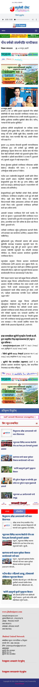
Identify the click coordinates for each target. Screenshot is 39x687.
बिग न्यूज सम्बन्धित (10, 423)
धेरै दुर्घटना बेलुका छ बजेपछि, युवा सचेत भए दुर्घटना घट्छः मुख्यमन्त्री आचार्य (19, 483)
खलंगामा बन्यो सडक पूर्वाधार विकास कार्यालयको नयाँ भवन (23, 459)
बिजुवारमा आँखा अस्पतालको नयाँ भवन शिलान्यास (17, 518)
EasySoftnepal (19, 683)
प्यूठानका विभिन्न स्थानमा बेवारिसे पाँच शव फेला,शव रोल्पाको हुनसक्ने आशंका (19, 446)
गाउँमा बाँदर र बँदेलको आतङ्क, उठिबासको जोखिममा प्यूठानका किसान (18, 575)
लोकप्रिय (19, 511)
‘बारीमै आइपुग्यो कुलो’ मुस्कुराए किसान (17, 592)
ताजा (7, 511)
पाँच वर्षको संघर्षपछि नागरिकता (19, 43)
